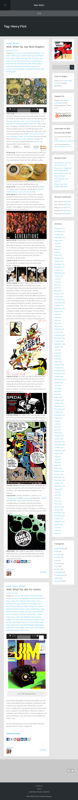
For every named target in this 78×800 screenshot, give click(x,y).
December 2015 (59, 477)
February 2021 (59, 293)
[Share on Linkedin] (22, 561)
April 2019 (58, 359)
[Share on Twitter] (11, 561)
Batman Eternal (35, 598)
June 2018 (58, 388)
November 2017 (60, 409)
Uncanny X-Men (39, 627)
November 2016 (60, 444)
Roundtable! (58, 572)
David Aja (31, 55)
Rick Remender (16, 66)
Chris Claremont (21, 601)
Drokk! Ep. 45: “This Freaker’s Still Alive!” (61, 185)
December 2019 (60, 335)
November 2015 (60, 480)
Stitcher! (10, 498)
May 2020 (58, 320)
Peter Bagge (16, 622)
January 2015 (59, 510)
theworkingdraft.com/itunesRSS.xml (65, 141)
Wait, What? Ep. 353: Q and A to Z (62, 180)
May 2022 (58, 249)
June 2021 (58, 282)
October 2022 (59, 234)
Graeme (17, 58)
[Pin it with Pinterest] (18, 561)
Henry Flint (24, 58)
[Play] (10, 110)
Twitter (66, 81)
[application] (26, 109)
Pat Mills (9, 622)
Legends (9, 619)
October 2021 (59, 270)
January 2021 (59, 296)
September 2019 (60, 344)
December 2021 (59, 264)
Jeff (12, 61)
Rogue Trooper (38, 622)
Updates (57, 578)
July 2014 (58, 527)
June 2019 (58, 353)
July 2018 (58, 385)
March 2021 (58, 291)
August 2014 (59, 524)
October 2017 (59, 412)
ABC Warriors (25, 596)
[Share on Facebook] (8, 561)
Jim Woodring (13, 614)
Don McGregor (32, 603)
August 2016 (59, 453)
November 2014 (60, 515)
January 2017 (59, 439)
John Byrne (22, 614)
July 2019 (58, 350)
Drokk (56, 551)
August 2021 (59, 276)
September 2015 (60, 486)
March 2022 (58, 255)
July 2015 (57, 492)
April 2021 (58, 288)
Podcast (23, 622)
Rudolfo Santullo (30, 66)
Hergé (22, 611)
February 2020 (59, 329)
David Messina (39, 55)
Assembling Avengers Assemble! (39, 792)
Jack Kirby (35, 58)
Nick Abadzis (34, 619)
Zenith (22, 630)
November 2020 (60, 302)
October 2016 (59, 447)
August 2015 (59, 489)
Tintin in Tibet (29, 627)
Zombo (13, 71)
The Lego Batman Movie (32, 69)
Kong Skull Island (36, 61)
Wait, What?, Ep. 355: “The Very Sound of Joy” (63, 164)
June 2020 (58, 317)
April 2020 (58, 323)
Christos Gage (15, 55)
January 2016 (59, 474)
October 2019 (59, 341)
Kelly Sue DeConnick (23, 61)
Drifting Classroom (17, 606)
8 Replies (43, 572)
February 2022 (59, 258)
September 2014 (60, 521)
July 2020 (58, 314)
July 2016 (58, 456)
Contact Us (39, 786)
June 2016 (58, 459)
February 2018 (59, 400)
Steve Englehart (29, 625)
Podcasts (9, 43)
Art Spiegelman (25, 598)
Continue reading (14, 734)
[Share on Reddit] (15, 561)
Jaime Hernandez (37, 611)
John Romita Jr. (32, 614)
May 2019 (58, 356)
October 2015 (59, 483)
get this (36, 141)
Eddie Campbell (29, 606)
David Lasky (16, 603)
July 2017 (57, 421)
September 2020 (60, 308)
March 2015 (58, 504)
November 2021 (60, 267)
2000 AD (17, 53)
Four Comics (39, 606)
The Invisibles (20, 627)
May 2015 (58, 498)
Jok (15, 61)
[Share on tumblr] (25, 561)
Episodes (9, 586)
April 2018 (58, 394)
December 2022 (60, 228)
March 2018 (58, 397)
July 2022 (58, 243)
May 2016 (58, 462)
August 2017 (59, 418)
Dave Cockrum (32, 601)
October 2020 (59, 305)
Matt (14, 501)
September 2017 (60, 415)
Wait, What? (39, 5)
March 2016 (58, 468)
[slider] (41, 109)
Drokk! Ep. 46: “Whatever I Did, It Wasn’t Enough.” (63, 169)
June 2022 (58, 246)
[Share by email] (29, 561)
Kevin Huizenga (36, 617)
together (26, 498)
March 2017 (58, 433)
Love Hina (26, 619)
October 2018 (59, 376)
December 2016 (60, 441)
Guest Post (58, 557)
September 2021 (60, 273)
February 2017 (59, 436)
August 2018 (59, 382)
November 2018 (60, 373)
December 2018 (60, 370)
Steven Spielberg (18, 69)
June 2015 (58, 495)
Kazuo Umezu (15, 617)
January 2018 (59, 403)
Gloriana (21, 609)
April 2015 (58, 501)
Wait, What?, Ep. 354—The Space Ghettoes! (63, 175)
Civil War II (23, 55)
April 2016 (58, 465)
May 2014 (58, 533)
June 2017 (58, 424)
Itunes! (15, 498)
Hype (56, 560)
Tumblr (19, 501)
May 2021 (58, 285)
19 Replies (43, 750)
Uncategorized (59, 575)
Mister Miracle (32, 63)
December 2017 (59, 406)
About (39, 789)
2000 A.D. (17, 596)
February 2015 (59, 507)
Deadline (24, 603)
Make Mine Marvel (12, 63)
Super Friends (10, 627)
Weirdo (17, 630)
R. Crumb (30, 622)
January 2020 (59, 332)
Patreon (31, 501)
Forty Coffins (10, 58)
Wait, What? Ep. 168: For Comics (23, 589)
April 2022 (58, 252)
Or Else (42, 619)
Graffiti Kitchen (35, 609)
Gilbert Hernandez (12, 609)
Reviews (57, 569)
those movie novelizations (26, 139)
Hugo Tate (28, 611)
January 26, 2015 (11, 593)
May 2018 (58, 391)
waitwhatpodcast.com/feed (62, 146)
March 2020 (58, 326)
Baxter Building (59, 548)
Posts (56, 566)
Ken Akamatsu (26, 617)
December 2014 (60, 513)
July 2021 (57, 279)
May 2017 (58, 427)
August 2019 (59, 347)
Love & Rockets (18, 619)
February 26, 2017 (12, 50)
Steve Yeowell (39, 625)
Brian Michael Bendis (33, 53)
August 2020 (59, 311)
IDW (29, 58)
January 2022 (59, 261)
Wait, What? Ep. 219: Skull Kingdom (25, 46)
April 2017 (58, 430)
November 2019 (60, 338)
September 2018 (60, 379)
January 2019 (59, 368)
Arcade (16, 598)
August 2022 (59, 240)
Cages (13, 601)
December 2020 (60, 299)
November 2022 (60, 231)
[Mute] (37, 110)
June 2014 (58, 530)
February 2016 (59, 471)
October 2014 (59, 518)
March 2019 (58, 362)
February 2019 (59, 364)
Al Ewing (23, 53)
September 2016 (60, 450)
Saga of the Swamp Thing (14, 625)
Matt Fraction (23, 63)
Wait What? (16, 43)
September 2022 (60, 237)
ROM (23, 66)
